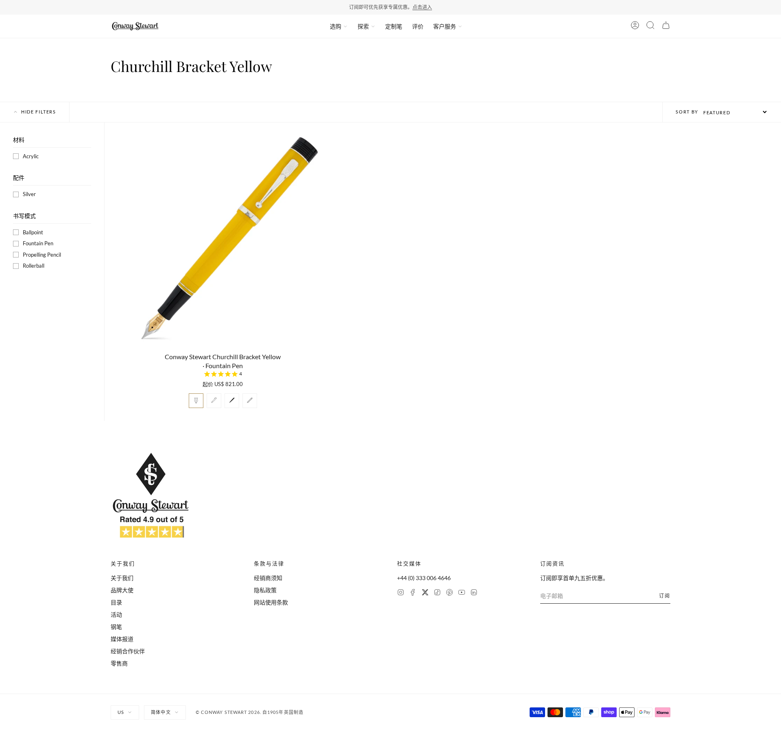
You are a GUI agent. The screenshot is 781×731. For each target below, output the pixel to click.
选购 (335, 26)
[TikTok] (437, 593)
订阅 (664, 596)
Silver (29, 194)
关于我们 (122, 577)
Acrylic (31, 156)
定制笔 (393, 26)
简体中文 (160, 712)
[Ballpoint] (214, 400)
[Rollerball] (232, 400)
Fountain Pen (38, 243)
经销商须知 (268, 577)
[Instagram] (400, 593)
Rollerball (33, 265)
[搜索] (650, 26)
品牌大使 (122, 590)
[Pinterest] (449, 593)
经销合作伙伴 (128, 651)
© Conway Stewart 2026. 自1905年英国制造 (249, 712)
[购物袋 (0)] (665, 26)
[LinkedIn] (474, 593)
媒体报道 (122, 638)
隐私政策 (265, 590)
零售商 (119, 663)
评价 (417, 26)
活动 (116, 614)
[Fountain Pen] (196, 400)
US (121, 712)
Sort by (687, 111)
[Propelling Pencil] (249, 400)
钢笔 (116, 626)
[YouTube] (461, 593)
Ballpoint (33, 232)
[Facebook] (413, 593)
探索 (363, 26)
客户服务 (444, 26)
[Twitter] (425, 593)
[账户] (634, 26)
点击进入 (422, 7)
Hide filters (38, 111)
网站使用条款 (271, 602)
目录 (116, 602)
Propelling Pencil (42, 254)
